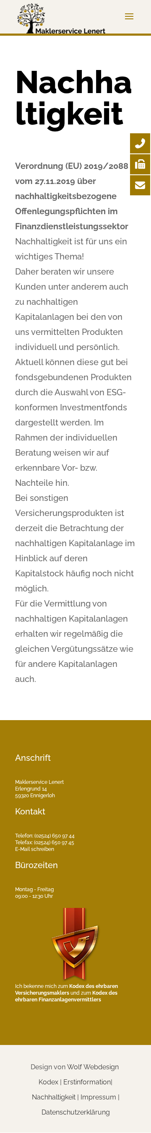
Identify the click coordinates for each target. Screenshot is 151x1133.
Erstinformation (87, 1082)
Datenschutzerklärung (76, 1112)
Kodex (48, 1082)
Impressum (98, 1097)
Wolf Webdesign (93, 1067)
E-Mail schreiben (34, 849)
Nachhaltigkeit (54, 1097)
